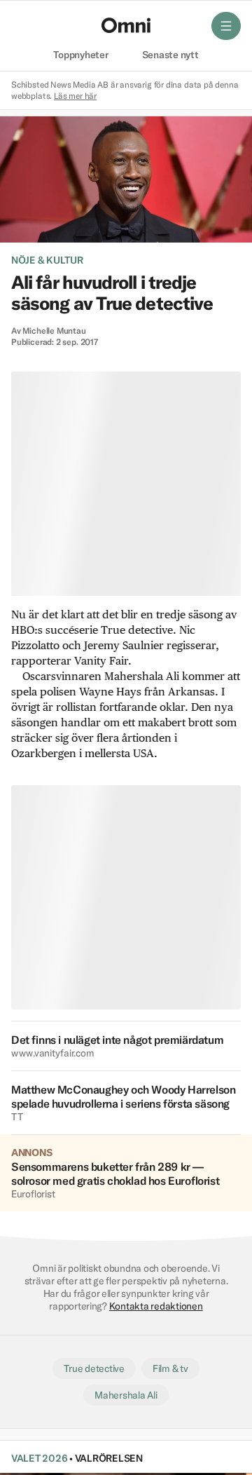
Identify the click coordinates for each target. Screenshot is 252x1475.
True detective (94, 1368)
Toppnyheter (80, 55)
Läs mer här (75, 95)
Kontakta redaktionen (156, 1306)
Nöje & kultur (47, 260)
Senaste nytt (170, 55)
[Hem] (126, 25)
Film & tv (170, 1368)
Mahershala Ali (125, 1395)
